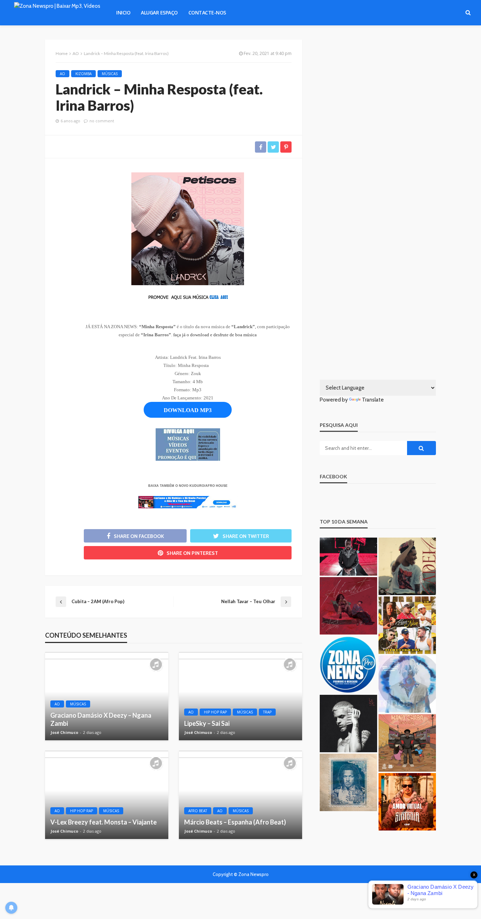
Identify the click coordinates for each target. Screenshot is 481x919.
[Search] (468, 12)
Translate (373, 400)
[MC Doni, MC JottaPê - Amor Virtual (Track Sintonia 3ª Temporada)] (407, 802)
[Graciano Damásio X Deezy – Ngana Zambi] (106, 696)
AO (62, 73)
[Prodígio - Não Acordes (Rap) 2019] (348, 557)
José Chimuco (64, 732)
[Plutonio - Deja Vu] (348, 782)
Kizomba (83, 73)
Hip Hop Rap (215, 712)
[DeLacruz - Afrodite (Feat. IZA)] (348, 606)
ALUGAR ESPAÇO (159, 12)
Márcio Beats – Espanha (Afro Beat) (235, 822)
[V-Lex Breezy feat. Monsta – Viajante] (106, 795)
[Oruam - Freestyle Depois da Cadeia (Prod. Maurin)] (407, 566)
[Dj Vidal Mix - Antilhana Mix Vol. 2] (348, 664)
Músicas (110, 73)
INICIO (123, 12)
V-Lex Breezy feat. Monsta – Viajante (103, 822)
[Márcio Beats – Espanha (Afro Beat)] (240, 795)
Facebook (333, 476)
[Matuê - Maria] (407, 684)
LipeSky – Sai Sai (207, 723)
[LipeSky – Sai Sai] (240, 696)
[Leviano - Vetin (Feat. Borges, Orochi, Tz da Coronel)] (348, 723)
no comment (101, 120)
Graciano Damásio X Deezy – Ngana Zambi (100, 719)
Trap (267, 712)
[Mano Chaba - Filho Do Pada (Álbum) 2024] (407, 743)
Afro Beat (197, 810)
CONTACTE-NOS (207, 12)
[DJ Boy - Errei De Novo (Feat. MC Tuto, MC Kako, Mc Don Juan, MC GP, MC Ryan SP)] (407, 625)
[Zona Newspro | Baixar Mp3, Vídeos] (57, 12)
